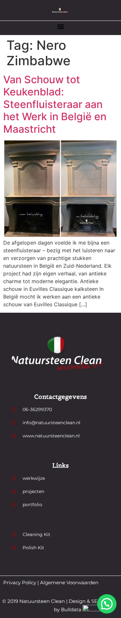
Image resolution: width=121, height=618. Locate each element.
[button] (60, 26)
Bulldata (71, 609)
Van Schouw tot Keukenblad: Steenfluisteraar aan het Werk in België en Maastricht (54, 104)
